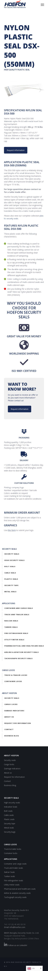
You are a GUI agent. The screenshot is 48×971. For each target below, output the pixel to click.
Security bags (9, 832)
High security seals (14, 560)
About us (9, 717)
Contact (8, 729)
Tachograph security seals (18, 658)
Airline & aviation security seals (21, 652)
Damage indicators (14, 711)
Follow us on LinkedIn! (17, 945)
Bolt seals (9, 566)
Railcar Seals (11, 621)
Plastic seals (11, 579)
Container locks (13, 681)
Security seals (11, 554)
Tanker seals (11, 627)
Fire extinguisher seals (16, 633)
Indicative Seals (10, 806)
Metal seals (10, 592)
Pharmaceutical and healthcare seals (24, 646)
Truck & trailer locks (15, 675)
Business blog (11, 736)
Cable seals (10, 573)
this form (12, 530)
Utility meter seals (14, 640)
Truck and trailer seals (16, 614)
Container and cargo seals (18, 608)
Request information (16, 150)
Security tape (11, 585)
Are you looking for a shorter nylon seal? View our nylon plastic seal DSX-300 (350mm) (24, 291)
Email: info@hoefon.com (14, 927)
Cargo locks (10, 704)
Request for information (17, 723)
